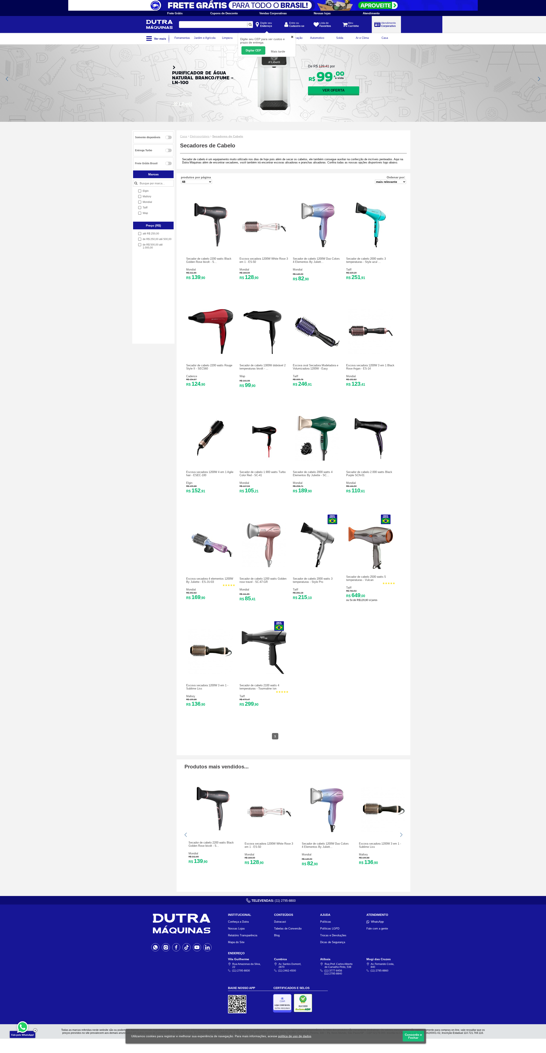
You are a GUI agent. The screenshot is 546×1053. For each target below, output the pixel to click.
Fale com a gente (377, 928)
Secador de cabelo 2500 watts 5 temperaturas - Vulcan (366, 578)
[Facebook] (176, 947)
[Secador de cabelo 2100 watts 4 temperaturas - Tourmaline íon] (264, 673)
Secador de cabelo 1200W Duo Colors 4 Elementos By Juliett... (316, 260)
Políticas (325, 921)
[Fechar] (35, 1030)
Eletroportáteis (199, 136)
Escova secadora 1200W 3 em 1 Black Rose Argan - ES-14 (370, 367)
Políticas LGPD (329, 928)
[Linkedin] (207, 947)
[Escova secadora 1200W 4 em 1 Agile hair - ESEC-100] (210, 459)
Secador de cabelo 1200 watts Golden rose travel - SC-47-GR (263, 580)
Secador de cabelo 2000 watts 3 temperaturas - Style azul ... (366, 260)
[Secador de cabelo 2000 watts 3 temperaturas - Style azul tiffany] (370, 246)
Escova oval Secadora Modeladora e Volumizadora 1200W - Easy (315, 367)
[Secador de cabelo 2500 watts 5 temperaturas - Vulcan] (370, 568)
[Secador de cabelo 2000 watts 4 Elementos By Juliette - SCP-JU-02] (317, 459)
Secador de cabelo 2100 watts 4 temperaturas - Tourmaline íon (259, 687)
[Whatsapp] (155, 947)
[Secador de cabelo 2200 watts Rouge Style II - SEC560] (210, 353)
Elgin (189, 482)
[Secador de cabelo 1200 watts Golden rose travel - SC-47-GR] (264, 566)
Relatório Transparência (242, 935)
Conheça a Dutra (238, 921)
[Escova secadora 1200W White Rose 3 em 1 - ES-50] (264, 246)
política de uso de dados (294, 1036)
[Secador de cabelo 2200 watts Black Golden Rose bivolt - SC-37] (210, 246)
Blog (277, 935)
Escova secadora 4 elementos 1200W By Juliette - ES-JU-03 (209, 580)
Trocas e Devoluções (333, 935)
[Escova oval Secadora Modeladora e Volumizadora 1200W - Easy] (317, 353)
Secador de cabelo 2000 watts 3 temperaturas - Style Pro (313, 580)
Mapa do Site (236, 942)
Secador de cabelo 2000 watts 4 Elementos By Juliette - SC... (313, 473)
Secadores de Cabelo (227, 136)
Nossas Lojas (236, 928)
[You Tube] (197, 947)
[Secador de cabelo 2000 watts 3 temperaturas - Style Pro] (317, 566)
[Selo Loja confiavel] (283, 1003)
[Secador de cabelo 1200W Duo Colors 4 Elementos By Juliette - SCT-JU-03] (317, 246)
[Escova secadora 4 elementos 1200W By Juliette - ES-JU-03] (210, 566)
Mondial (191, 269)
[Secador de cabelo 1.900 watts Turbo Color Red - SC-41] (264, 459)
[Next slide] (539, 79)
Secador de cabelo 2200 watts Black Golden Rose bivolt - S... (208, 260)
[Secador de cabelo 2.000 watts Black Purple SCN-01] (370, 459)
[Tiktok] (186, 947)
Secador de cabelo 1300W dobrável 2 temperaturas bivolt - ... (263, 367)
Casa (183, 136)
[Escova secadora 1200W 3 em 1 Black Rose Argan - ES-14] (370, 353)
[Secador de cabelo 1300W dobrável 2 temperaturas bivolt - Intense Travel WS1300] (264, 353)
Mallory (190, 696)
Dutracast (280, 921)
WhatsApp (377, 921)
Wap (242, 376)
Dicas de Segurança (332, 942)
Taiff (348, 269)
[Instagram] (166, 947)
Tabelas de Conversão (288, 928)
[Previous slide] (7, 79)
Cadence (191, 376)
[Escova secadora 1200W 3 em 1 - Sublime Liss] (210, 673)
